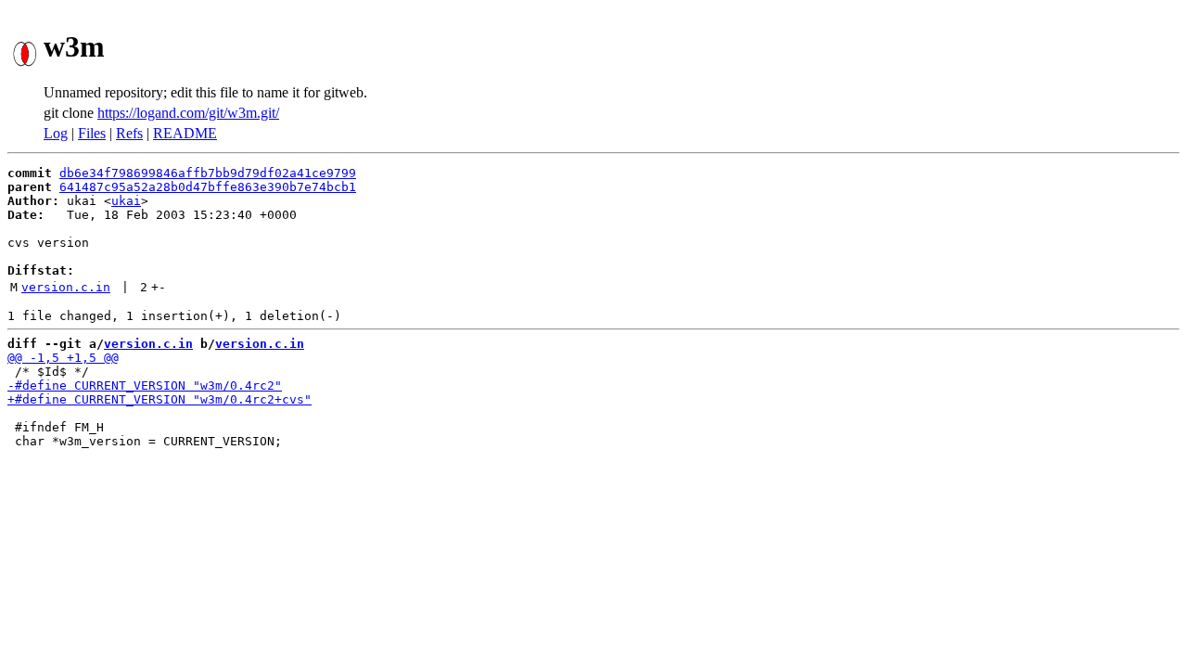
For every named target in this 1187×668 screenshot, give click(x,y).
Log (56, 133)
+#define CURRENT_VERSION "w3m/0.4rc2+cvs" (159, 399)
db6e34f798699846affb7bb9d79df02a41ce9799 (207, 173)
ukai (126, 201)
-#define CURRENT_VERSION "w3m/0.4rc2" (144, 385)
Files (92, 133)
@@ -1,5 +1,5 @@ (63, 358)
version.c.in (65, 287)
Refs (129, 133)
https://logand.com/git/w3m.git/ (188, 113)
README (185, 133)
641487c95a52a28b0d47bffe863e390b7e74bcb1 (207, 187)
